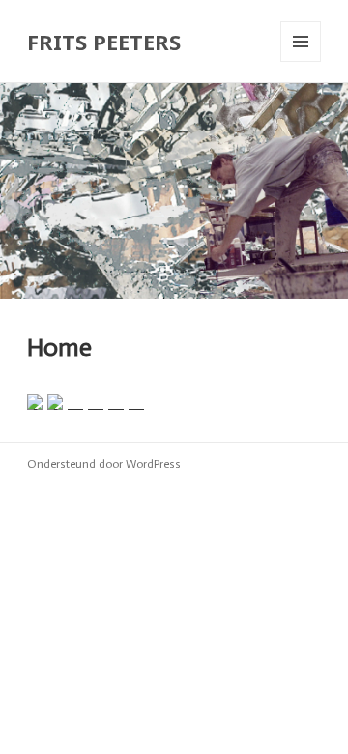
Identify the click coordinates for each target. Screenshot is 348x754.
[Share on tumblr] (116, 402)
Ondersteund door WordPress (104, 464)
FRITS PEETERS (104, 41)
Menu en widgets (301, 61)
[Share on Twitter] (55, 402)
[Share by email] (136, 402)
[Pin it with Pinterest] (75, 402)
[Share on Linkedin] (95, 402)
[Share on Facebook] (35, 402)
